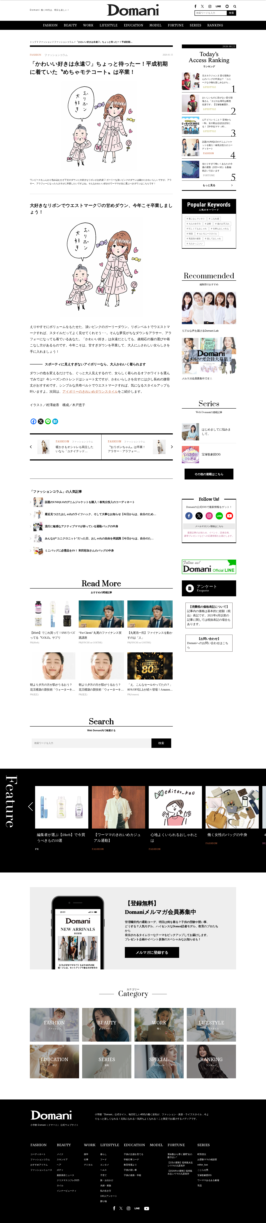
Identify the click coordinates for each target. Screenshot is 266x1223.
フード (103, 1159)
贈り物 (103, 1201)
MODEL (155, 25)
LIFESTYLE (109, 25)
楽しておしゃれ (213, 238)
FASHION (50, 25)
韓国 (190, 234)
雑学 (86, 1154)
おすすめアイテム (39, 1164)
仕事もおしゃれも (220, 229)
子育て (103, 1175)
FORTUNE (176, 25)
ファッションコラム (64, 42)
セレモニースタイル (208, 234)
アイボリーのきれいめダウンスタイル (90, 391)
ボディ (60, 1170)
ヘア (59, 1164)
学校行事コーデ (131, 1159)
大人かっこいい (195, 244)
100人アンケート (108, 1196)
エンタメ (104, 1164)
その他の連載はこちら (209, 474)
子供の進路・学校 (132, 1175)
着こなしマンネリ (196, 219)
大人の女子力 (194, 224)
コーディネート (38, 1154)
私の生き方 (105, 1191)
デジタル (88, 1164)
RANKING (215, 25)
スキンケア (62, 1159)
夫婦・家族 (105, 1185)
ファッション (45, 42)
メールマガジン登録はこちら (209, 526)
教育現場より (130, 1164)
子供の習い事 (130, 1170)
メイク (60, 1154)
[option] (61, 816)
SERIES (195, 25)
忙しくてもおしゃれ (197, 229)
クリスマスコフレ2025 (68, 1180)
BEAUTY (70, 25)
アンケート (207, 586)
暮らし (103, 1154)
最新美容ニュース (65, 1175)
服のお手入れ (223, 224)
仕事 (86, 1159)
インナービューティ (66, 1191)
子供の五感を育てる (133, 1154)
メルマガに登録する (152, 952)
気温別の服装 (194, 238)
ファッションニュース (41, 1170)
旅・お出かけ (106, 1180)
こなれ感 (214, 219)
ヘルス (103, 1170)
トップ (33, 42)
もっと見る (209, 185)
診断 (208, 224)
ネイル (60, 1185)
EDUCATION (133, 25)
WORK (88, 25)
